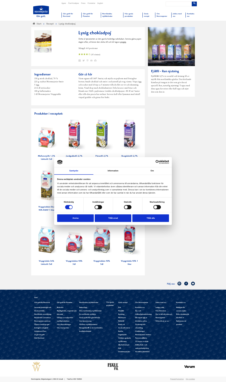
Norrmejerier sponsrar (42, 321)
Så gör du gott (39, 335)
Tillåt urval (113, 218)
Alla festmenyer (123, 345)
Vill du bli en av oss (162, 321)
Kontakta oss (140, 307)
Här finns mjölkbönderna (88, 324)
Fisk (119, 307)
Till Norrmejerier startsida (41, 11)
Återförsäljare (73, 3)
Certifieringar (140, 331)
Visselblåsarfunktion (142, 352)
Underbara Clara (40, 331)
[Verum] (189, 366)
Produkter (91, 3)
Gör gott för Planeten (64, 303)
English (100, 3)
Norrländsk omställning (42, 314)
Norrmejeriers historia (143, 335)
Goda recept (123, 303)
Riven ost (121, 324)
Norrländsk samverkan (42, 318)
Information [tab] (113, 171)
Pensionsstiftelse (141, 338)
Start (36, 298)
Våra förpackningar (64, 324)
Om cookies (190, 379)
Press (83, 3)
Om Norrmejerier (141, 303)
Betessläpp (83, 307)
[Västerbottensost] (36, 366)
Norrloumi (122, 318)
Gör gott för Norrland (42, 303)
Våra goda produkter (110, 304)
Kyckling (121, 314)
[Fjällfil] (113, 366)
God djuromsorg (85, 321)
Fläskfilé (121, 311)
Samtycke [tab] (73, 171)
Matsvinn (60, 307)
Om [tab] (152, 171)
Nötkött (121, 321)
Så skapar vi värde (141, 341)
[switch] (98, 207)
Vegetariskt (122, 335)
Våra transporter (63, 328)
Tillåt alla (151, 218)
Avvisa (75, 218)
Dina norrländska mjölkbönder (90, 311)
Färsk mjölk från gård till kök (89, 318)
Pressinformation (177, 379)
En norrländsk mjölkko (87, 314)
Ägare (63, 3)
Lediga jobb (160, 307)
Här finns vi (180, 318)
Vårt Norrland (39, 338)
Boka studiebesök (182, 314)
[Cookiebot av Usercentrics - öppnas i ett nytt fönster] (157, 162)
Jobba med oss (161, 303)
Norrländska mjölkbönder (88, 303)
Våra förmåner (161, 311)
